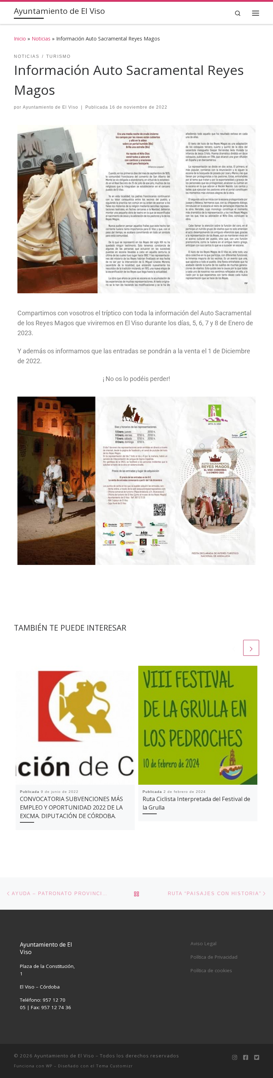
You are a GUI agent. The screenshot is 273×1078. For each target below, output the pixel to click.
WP (49, 1065)
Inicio (20, 38)
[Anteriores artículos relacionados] (234, 648)
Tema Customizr (114, 1065)
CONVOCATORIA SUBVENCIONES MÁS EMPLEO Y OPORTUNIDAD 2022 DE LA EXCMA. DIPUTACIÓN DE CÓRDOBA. (71, 807)
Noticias (41, 38)
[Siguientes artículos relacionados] (251, 648)
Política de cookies (211, 970)
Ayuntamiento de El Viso (50, 107)
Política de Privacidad (214, 957)
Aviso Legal (203, 943)
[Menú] (255, 13)
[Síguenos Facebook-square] (245, 1057)
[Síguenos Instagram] (234, 1057)
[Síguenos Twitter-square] (256, 1057)
